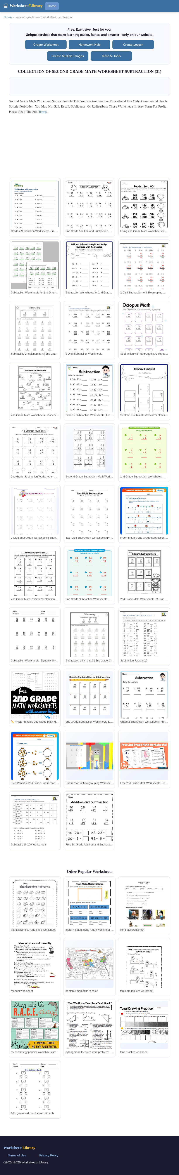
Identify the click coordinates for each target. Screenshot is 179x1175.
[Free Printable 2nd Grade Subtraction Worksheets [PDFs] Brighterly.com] (144, 520)
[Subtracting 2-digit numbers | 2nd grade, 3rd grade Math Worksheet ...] (35, 334)
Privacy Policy (48, 1155)
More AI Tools (111, 56)
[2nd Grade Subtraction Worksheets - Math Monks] (35, 459)
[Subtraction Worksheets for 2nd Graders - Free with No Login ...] (35, 272)
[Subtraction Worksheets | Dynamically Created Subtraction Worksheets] (35, 640)
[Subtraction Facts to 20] (144, 640)
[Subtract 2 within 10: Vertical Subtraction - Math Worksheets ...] (144, 397)
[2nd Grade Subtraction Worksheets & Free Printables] (89, 695)
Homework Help (90, 44)
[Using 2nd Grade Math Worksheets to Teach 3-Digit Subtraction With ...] (144, 211)
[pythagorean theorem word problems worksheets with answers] (89, 1028)
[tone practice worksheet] (144, 1025)
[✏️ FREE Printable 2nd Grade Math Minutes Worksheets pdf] (35, 708)
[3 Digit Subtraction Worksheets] (90, 334)
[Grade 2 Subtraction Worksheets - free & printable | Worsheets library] (35, 211)
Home (52, 6)
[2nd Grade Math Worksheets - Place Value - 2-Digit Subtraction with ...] (35, 388)
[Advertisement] (89, 147)
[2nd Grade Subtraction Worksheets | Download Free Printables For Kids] (144, 451)
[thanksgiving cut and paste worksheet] (35, 909)
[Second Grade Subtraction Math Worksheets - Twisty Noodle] (89, 449)
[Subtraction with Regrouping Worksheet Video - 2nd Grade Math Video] (90, 756)
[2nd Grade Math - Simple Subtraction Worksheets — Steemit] (35, 578)
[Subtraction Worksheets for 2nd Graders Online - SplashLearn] (90, 274)
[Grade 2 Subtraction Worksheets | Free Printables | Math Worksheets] (90, 398)
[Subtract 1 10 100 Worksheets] (35, 824)
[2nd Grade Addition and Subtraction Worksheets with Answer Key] (90, 214)
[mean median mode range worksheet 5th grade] (89, 909)
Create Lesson (133, 44)
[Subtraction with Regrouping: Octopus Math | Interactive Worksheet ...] (144, 333)
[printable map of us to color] (89, 963)
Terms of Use (17, 1155)
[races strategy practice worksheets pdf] (35, 1025)
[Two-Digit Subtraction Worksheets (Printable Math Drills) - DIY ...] (90, 518)
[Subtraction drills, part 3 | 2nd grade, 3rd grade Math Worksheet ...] (90, 640)
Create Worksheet (46, 44)
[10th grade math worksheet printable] (35, 1093)
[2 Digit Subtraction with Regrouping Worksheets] (144, 272)
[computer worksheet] (144, 909)
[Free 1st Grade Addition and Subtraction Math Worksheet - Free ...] (90, 825)
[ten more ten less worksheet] (144, 971)
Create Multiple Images (68, 56)
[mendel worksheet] (35, 972)
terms (42, 111)
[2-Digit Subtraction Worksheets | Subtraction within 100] (35, 515)
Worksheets (19, 1148)
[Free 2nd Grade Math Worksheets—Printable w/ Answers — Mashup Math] (144, 756)
